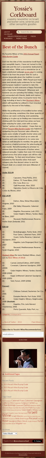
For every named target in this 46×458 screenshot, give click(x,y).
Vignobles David (10, 423)
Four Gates (36, 408)
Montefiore (12, 418)
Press (33, 36)
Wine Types (21, 39)
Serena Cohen (23, 454)
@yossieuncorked (21, 441)
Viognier (19, 423)
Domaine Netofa (35, 405)
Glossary (8, 34)
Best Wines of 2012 (16, 258)
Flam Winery (38, 322)
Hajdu (16, 413)
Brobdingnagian (6, 401)
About (7, 32)
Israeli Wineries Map (17, 36)
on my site (29, 72)
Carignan (24, 403)
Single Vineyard (32, 421)
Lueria (25, 416)
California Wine (8, 403)
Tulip (3, 423)
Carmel (31, 403)
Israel (25, 413)
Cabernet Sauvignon (33, 400)
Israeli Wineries (17, 416)
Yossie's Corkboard (23, 12)
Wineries (8, 39)
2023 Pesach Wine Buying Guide (16, 384)
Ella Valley (22, 408)
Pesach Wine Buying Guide (19, 129)
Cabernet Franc (17, 400)
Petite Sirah (19, 419)
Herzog (20, 413)
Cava (36, 403)
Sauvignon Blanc (15, 421)
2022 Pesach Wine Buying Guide (16, 387)
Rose (5, 420)
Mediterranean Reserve (33, 416)
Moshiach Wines (33, 100)
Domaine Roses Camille (10, 408)
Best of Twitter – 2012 (12, 322)
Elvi (27, 408)
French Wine (6, 410)
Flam (30, 407)
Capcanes (17, 403)
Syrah (40, 420)
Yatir (24, 423)
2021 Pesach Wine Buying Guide (16, 391)
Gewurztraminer (16, 410)
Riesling (40, 418)
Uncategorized (15, 314)
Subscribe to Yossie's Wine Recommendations (22, 329)
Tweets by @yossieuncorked (14, 444)
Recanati (33, 418)
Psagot (26, 419)
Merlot (5, 418)
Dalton (27, 405)
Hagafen (11, 413)
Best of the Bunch (19, 47)
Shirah (24, 421)
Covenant (19, 405)
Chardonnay (8, 405)
